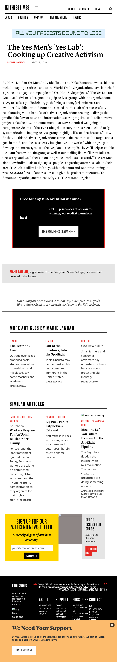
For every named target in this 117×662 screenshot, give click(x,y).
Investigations (58, 17)
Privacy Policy (43, 612)
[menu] (36, 8)
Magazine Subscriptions (80, 606)
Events (77, 17)
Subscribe (85, 9)
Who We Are (45, 605)
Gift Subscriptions (80, 612)
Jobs (91, 606)
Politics (23, 17)
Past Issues (45, 608)
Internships (95, 609)
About (71, 9)
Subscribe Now (91, 551)
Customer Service (78, 617)
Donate (99, 9)
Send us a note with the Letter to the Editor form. (67, 305)
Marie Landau (16, 62)
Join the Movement (24, 650)
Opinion (38, 17)
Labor (8, 17)
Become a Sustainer (61, 609)
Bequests (61, 614)
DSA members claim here (58, 231)
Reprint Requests (94, 613)
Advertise (61, 617)
